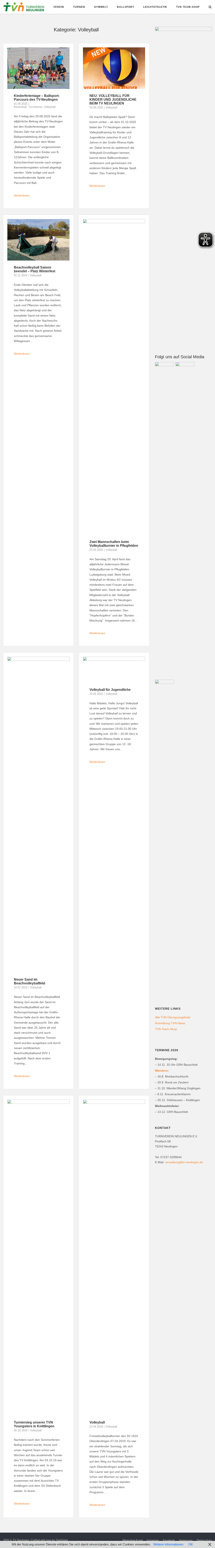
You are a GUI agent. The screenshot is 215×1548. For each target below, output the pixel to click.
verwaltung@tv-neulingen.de (184, 1162)
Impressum (186, 1540)
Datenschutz (204, 1540)
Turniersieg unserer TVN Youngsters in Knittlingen (34, 1424)
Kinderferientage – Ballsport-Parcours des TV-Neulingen (37, 97)
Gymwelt (101, 6)
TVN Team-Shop (188, 6)
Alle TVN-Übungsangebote (172, 1017)
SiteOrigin (62, 1540)
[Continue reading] (38, 194)
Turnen (79, 6)
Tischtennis (35, 106)
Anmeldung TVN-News (170, 1023)
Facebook (169, 1540)
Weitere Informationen (168, 1544)
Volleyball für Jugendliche (110, 689)
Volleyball (50, 106)
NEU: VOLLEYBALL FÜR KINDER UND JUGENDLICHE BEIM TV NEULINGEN (112, 99)
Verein (58, 6)
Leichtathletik (155, 6)
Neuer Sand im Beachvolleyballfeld (29, 981)
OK (190, 1544)
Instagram (153, 1540)
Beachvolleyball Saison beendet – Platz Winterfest (34, 269)
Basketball (20, 106)
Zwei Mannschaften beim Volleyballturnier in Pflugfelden (113, 543)
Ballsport (125, 6)
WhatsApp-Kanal (132, 1540)
